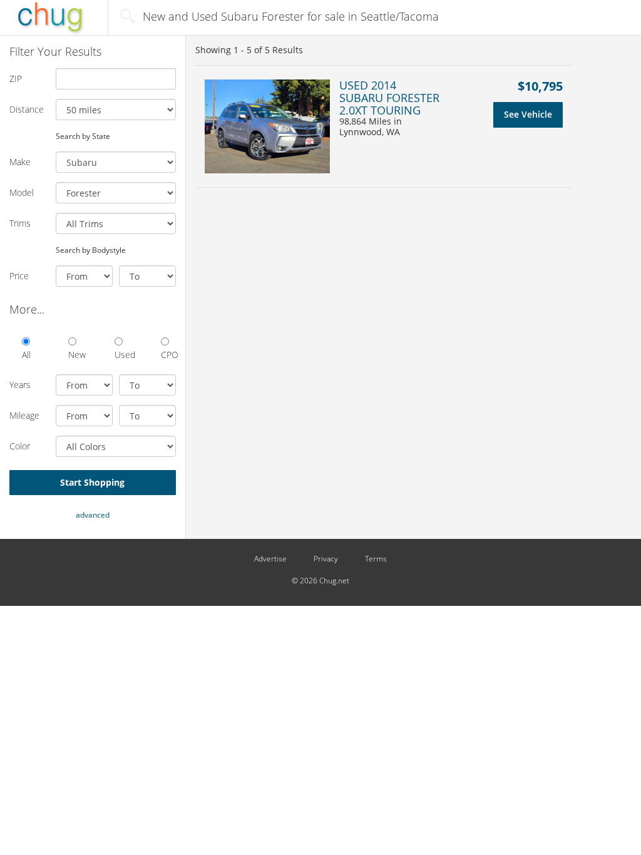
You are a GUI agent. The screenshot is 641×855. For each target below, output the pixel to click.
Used (122, 355)
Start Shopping (92, 482)
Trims (20, 223)
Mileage (24, 415)
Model (21, 192)
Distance (26, 109)
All (26, 355)
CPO (168, 355)
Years (20, 385)
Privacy (326, 559)
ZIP (15, 78)
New (75, 355)
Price (19, 276)
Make (20, 162)
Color (19, 446)
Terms (376, 559)
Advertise (270, 559)
